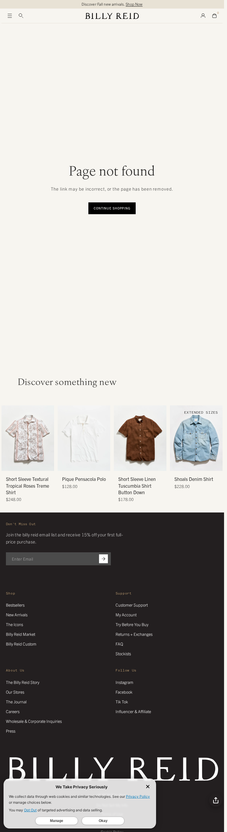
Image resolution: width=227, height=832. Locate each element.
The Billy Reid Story (22, 682)
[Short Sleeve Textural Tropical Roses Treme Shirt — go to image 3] (25, 464)
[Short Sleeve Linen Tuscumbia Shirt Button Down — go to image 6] (151, 464)
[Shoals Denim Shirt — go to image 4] (198, 464)
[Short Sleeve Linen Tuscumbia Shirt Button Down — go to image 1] (129, 464)
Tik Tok (122, 701)
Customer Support (132, 604)
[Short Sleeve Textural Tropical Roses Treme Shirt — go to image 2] (21, 464)
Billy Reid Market (20, 634)
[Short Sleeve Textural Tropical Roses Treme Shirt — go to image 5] (34, 464)
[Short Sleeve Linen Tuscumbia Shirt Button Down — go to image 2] (133, 464)
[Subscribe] (103, 558)
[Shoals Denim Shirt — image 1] (196, 438)
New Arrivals (16, 614)
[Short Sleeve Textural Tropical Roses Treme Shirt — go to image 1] (16, 464)
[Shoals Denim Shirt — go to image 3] (194, 464)
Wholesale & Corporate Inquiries (34, 721)
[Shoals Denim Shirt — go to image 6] (207, 464)
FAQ (119, 643)
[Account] (203, 16)
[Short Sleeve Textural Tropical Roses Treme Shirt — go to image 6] (39, 464)
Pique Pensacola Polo (84, 479)
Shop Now (134, 3)
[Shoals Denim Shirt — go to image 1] (185, 464)
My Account (126, 614)
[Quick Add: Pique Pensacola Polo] (65, 463)
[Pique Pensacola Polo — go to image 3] (86, 464)
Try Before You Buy (132, 624)
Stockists (123, 653)
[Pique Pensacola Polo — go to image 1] (77, 464)
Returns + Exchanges (134, 634)
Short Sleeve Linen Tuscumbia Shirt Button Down (137, 485)
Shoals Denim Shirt (193, 479)
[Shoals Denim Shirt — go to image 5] (203, 464)
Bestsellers (15, 604)
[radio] (63, 425)
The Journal (16, 701)
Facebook (124, 692)
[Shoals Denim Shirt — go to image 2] (189, 464)
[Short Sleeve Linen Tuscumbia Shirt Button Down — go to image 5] (146, 464)
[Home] (112, 16)
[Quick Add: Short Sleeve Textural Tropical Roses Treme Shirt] (8, 463)
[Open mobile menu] (9, 16)
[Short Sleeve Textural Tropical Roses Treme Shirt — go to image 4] (30, 464)
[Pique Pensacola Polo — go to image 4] (90, 464)
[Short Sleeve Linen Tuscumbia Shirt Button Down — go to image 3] (138, 464)
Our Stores (15, 692)
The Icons (14, 624)
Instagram (124, 682)
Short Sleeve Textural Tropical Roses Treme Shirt (27, 485)
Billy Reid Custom (21, 643)
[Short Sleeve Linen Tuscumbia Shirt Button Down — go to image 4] (142, 464)
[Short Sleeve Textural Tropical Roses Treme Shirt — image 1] (27, 438)
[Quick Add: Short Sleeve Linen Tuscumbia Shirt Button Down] (121, 463)
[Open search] (21, 16)
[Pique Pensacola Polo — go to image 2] (81, 464)
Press (10, 730)
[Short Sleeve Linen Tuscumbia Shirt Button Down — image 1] (140, 438)
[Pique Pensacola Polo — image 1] (84, 438)
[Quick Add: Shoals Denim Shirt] (177, 463)
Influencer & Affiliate (133, 711)
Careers (13, 711)
